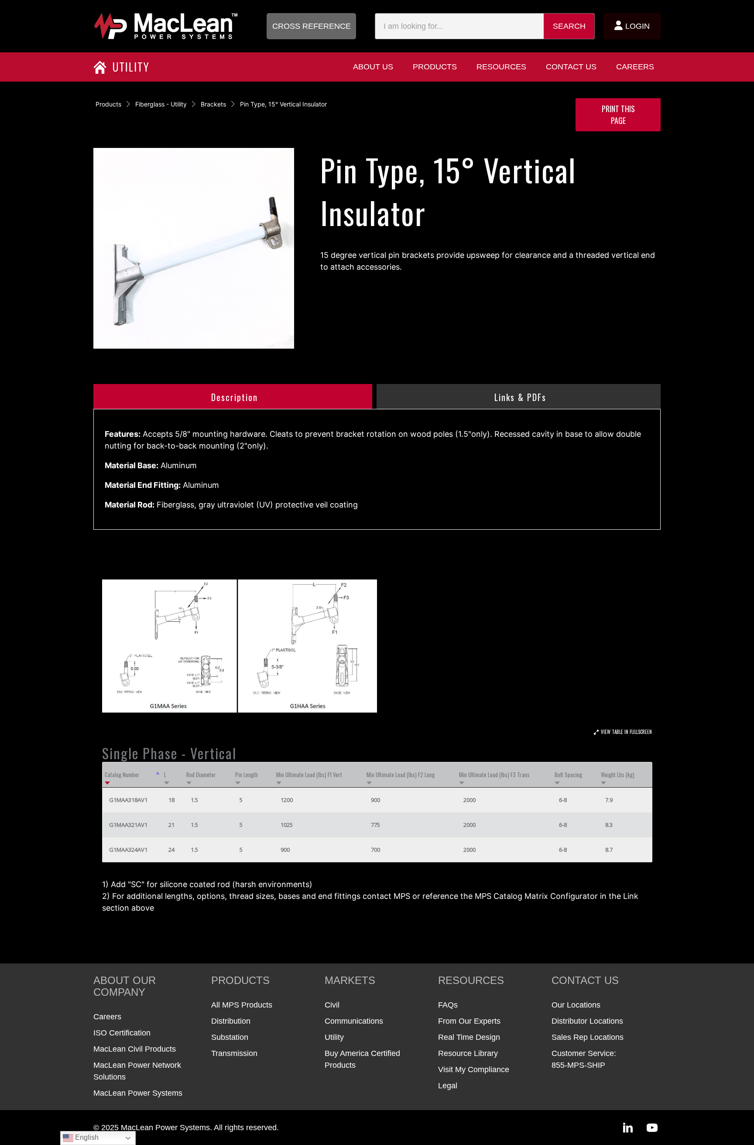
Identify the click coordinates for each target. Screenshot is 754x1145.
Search (569, 26)
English (86, 1137)
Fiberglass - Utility (161, 104)
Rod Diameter (201, 774)
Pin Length (246, 774)
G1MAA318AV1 (128, 800)
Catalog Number (122, 774)
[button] (311, 26)
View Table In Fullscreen (626, 731)
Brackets (213, 104)
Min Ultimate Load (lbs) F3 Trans (494, 774)
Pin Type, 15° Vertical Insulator (283, 104)
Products (108, 104)
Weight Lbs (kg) (617, 774)
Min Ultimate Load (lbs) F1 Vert (309, 774)
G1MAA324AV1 (128, 850)
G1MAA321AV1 (128, 825)
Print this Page (618, 114)
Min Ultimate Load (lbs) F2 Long (401, 774)
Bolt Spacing (568, 774)
